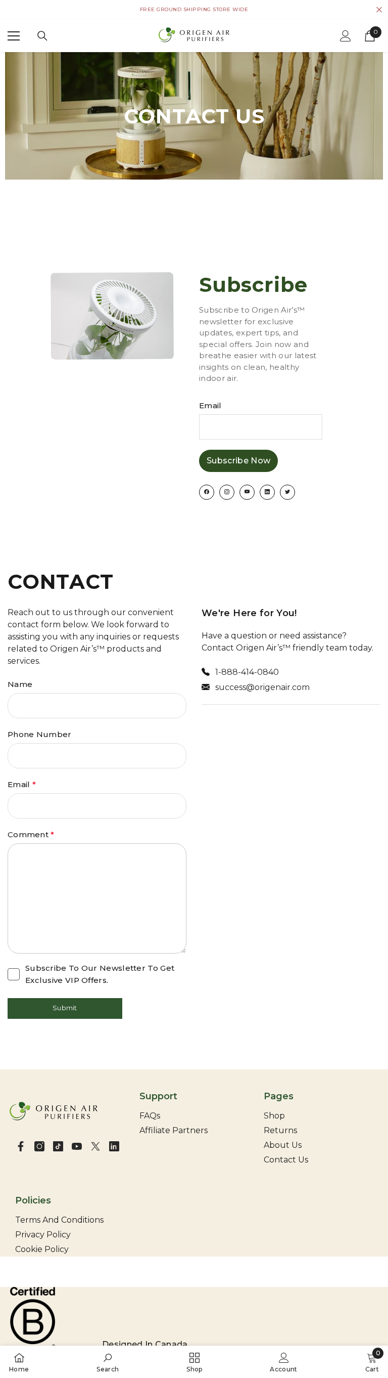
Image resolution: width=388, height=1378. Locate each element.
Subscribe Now (238, 460)
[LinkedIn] (114, 1146)
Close (379, 10)
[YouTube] (76, 1146)
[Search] (42, 36)
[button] (65, 1008)
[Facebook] (20, 1146)
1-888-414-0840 (247, 672)
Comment (31, 834)
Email (210, 405)
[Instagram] (39, 1146)
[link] (107, 1362)
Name (20, 684)
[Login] (345, 35)
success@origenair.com (262, 687)
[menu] (14, 36)
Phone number (40, 734)
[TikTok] (58, 1146)
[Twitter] (95, 1146)
